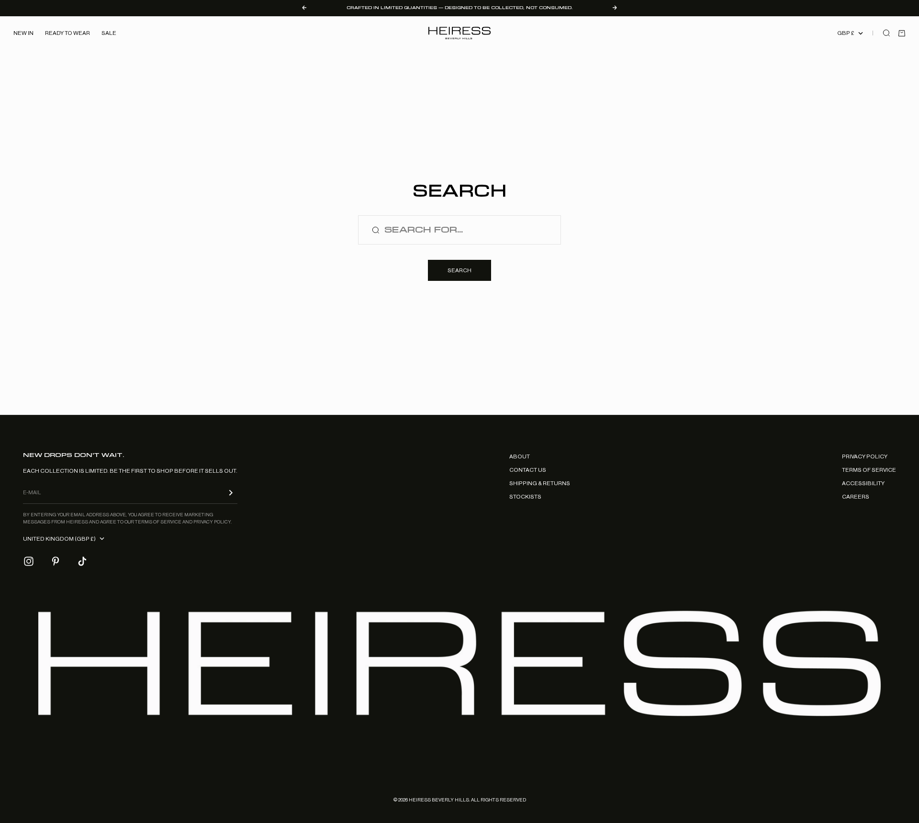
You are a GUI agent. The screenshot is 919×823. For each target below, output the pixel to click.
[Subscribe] (230, 493)
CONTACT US (527, 470)
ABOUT (519, 456)
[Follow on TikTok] (82, 561)
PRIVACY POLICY (864, 456)
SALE (108, 33)
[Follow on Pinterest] (55, 561)
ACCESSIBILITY (863, 483)
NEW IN (23, 33)
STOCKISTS (525, 497)
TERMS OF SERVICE (869, 470)
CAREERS (855, 497)
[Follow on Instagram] (28, 561)
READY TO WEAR (67, 33)
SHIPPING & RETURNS (539, 483)
